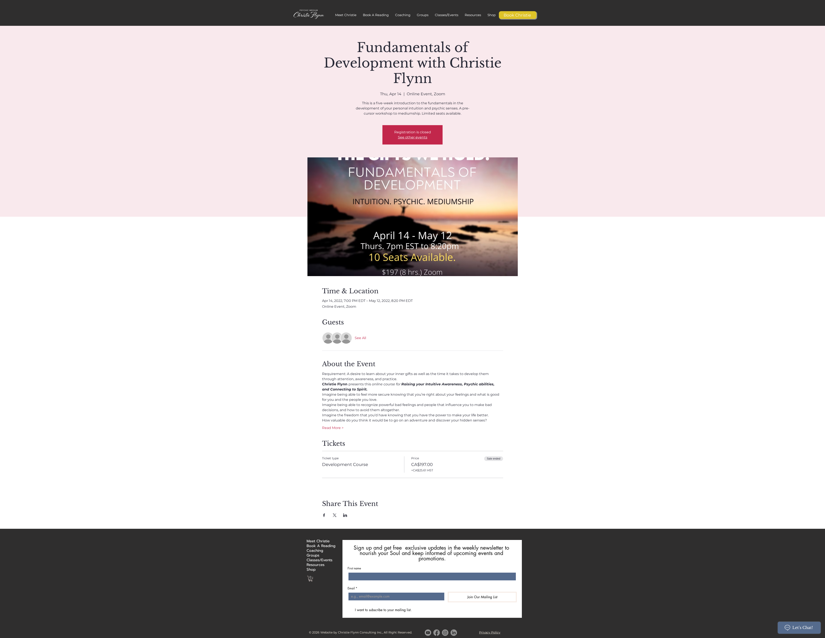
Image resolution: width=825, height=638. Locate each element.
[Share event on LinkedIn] (345, 515)
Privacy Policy (489, 632)
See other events (412, 137)
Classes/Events (317, 560)
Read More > (333, 428)
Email (352, 588)
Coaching (315, 550)
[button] (376, 15)
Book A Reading (317, 545)
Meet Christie (317, 541)
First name (354, 568)
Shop (311, 569)
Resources (315, 564)
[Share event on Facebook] (324, 515)
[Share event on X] (335, 515)
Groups (313, 555)
